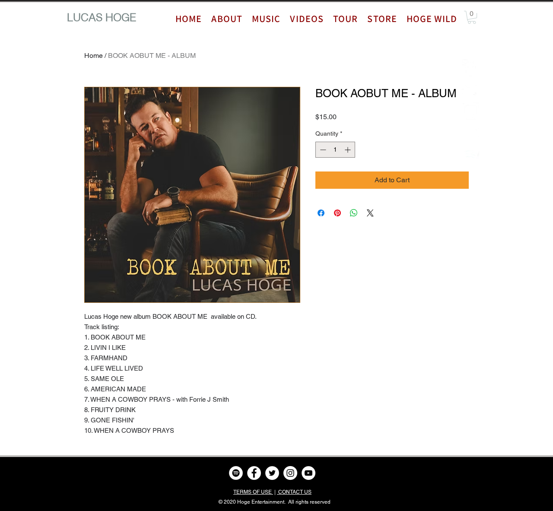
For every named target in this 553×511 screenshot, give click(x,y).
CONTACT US (294, 492)
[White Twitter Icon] (470, 89)
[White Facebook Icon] (470, 67)
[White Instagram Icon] (470, 111)
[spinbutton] (335, 149)
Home (93, 55)
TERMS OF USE (253, 492)
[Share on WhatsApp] (354, 213)
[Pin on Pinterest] (337, 213)
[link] (472, 17)
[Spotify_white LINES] (470, 154)
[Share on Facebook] (321, 213)
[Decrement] (322, 149)
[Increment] (348, 149)
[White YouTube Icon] (470, 132)
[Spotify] (236, 473)
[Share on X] (370, 213)
